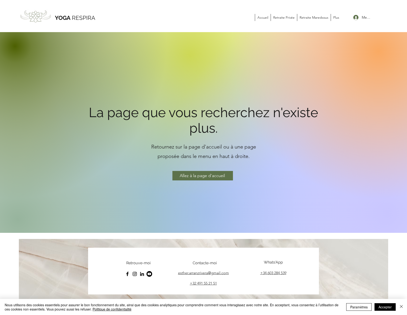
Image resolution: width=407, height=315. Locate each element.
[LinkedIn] (142, 274)
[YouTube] (149, 274)
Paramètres (359, 307)
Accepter (385, 307)
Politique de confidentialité (112, 309)
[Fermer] (401, 307)
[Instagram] (135, 274)
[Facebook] (127, 274)
